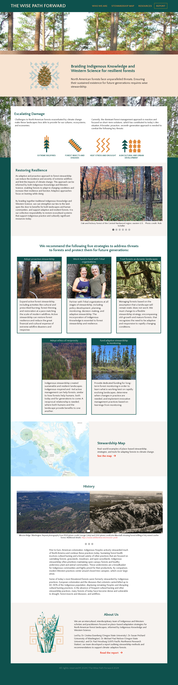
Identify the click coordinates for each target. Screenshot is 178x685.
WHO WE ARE (99, 6)
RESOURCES (145, 6)
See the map (105, 456)
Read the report (109, 652)
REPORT (160, 6)
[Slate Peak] (92, 544)
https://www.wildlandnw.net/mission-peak (100, 538)
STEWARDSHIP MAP (123, 6)
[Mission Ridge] (86, 544)
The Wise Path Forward (38, 5)
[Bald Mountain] (89, 544)
